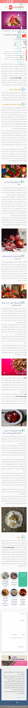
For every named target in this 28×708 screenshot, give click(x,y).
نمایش (20, 32)
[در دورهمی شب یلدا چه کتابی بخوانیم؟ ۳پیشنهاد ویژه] (22, 593)
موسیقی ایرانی (16, 39)
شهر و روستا (20, 10)
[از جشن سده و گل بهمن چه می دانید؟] (14, 576)
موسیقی (20, 37)
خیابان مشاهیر (22, 15)
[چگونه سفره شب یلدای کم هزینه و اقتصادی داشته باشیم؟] (5, 575)
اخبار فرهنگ (19, 59)
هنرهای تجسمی (19, 44)
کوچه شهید (20, 26)
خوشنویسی (17, 48)
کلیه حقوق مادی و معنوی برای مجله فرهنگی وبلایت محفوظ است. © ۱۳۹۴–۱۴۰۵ (14, 706)
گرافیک (18, 46)
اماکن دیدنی (19, 6)
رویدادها (23, 57)
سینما (18, 35)
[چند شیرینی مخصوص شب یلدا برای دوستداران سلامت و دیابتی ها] (5, 592)
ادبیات (21, 30)
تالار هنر (23, 28)
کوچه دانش (20, 19)
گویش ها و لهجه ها (18, 2)
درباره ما (22, 697)
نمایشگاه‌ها (19, 62)
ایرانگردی (23, 4)
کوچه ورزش (20, 24)
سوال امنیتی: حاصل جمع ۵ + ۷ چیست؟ (17, 638)
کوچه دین (20, 21)
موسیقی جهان (16, 43)
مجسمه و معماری (17, 52)
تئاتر (18, 33)
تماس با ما (18, 697)
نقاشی (18, 50)
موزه (21, 13)
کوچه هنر (20, 17)
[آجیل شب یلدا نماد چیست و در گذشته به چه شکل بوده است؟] (14, 593)
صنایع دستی (19, 55)
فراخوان (20, 64)
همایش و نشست (18, 61)
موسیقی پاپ (16, 41)
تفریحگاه (20, 11)
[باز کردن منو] (6, 7)
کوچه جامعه (20, 22)
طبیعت (20, 8)
